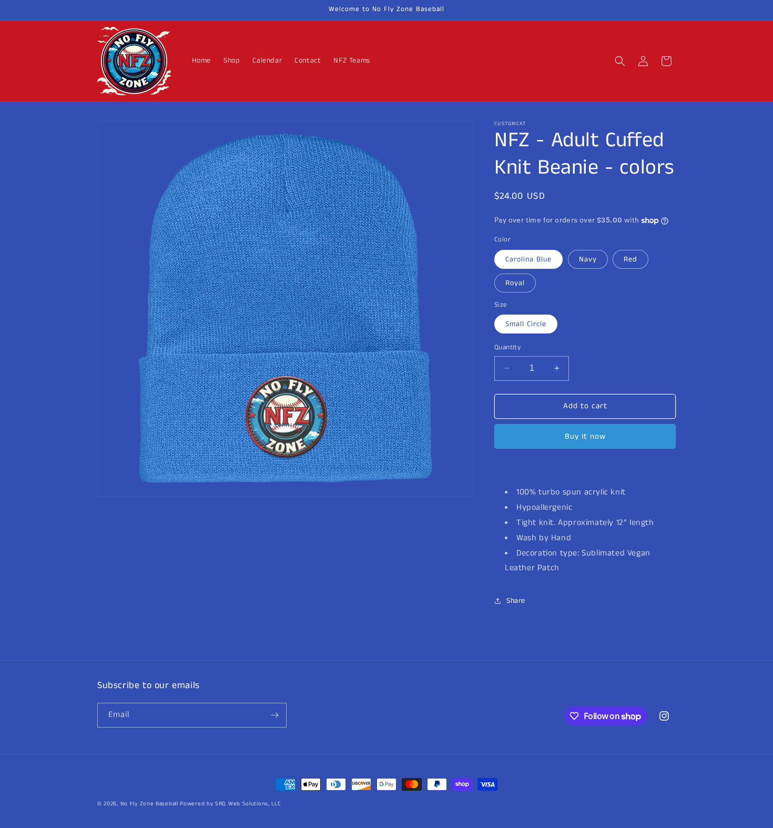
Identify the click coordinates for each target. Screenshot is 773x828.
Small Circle (525, 324)
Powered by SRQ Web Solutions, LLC (230, 804)
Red (630, 259)
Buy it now (585, 436)
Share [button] (515, 600)
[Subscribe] (274, 715)
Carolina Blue (528, 259)
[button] (620, 61)
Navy (588, 259)
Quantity (507, 347)
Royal (515, 283)
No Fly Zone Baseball (149, 804)
